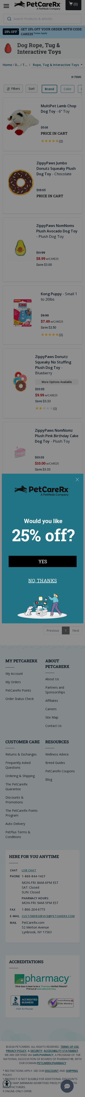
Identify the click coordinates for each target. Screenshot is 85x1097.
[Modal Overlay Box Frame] (42, 548)
